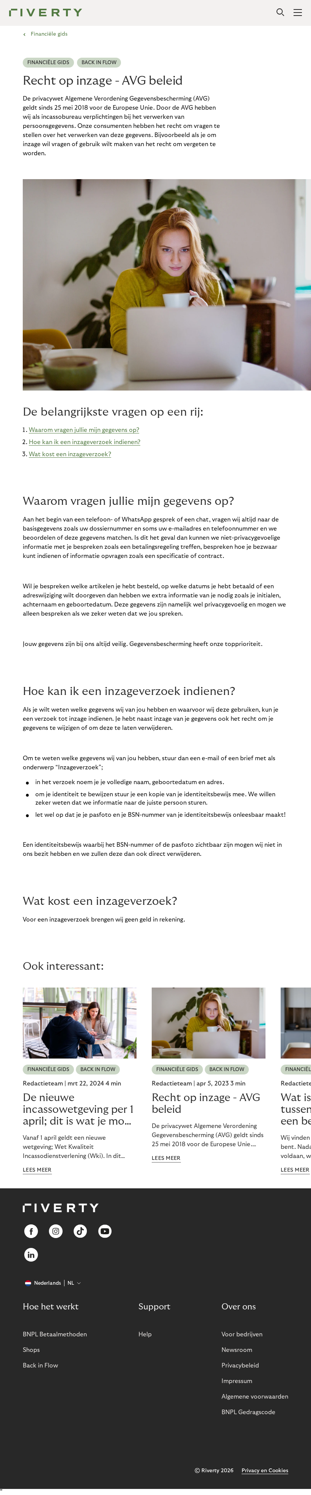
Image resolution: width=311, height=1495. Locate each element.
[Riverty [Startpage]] (45, 13)
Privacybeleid (240, 1366)
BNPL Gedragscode (248, 1412)
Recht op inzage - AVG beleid (206, 1103)
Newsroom (236, 1350)
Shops (31, 1350)
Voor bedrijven (241, 1334)
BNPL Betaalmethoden (55, 1334)
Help (145, 1334)
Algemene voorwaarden (254, 1397)
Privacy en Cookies (265, 1470)
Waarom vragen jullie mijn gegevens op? (84, 430)
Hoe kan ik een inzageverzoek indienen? (84, 442)
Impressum (236, 1381)
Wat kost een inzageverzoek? (70, 454)
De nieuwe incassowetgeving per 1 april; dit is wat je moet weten (79, 1109)
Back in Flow (99, 62)
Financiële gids (48, 62)
